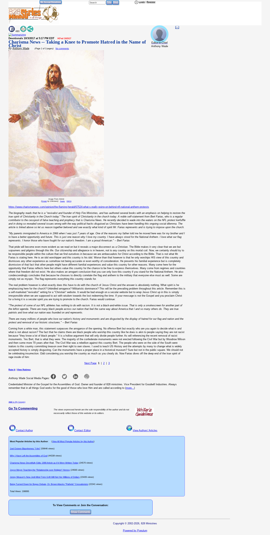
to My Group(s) (16, 402)
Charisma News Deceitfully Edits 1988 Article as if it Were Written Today (44, 463)
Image (44, 201)
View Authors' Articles (145, 430)
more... (130, 387)
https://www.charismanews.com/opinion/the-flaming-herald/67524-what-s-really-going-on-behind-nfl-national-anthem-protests (78, 206)
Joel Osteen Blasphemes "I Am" (25, 448)
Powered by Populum (135, 530)
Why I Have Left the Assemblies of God (28, 455)
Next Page (90, 363)
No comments (62, 48)
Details (62, 201)
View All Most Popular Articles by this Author (73, 441)
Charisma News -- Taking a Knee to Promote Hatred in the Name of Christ (77, 43)
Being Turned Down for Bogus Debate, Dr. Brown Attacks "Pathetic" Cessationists (49, 484)
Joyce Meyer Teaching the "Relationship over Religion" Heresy (40, 470)
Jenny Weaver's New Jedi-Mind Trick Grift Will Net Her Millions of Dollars (45, 477)
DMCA (69, 201)
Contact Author (24, 430)
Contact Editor (82, 430)
